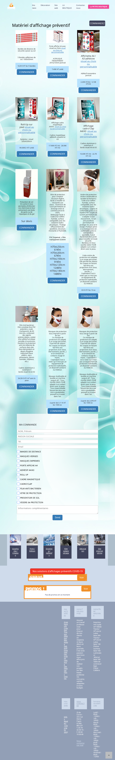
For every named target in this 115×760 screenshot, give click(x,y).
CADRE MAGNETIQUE (30, 479)
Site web (56, 6)
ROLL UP (24, 474)
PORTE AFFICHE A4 (29, 465)
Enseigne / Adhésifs (49, 552)
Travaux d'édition (66, 635)
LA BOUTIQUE (67, 6)
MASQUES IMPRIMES (30, 460)
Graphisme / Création (15, 552)
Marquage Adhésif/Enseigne (66, 646)
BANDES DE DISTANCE (30, 451)
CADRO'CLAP (26, 484)
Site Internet (66, 668)
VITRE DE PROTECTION (31, 493)
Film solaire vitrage (66, 550)
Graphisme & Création (66, 626)
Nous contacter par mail (81, 743)
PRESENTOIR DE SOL (29, 497)
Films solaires (66, 675)
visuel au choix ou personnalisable (58, 50)
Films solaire (33, 6)
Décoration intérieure (66, 659)
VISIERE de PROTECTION (31, 502)
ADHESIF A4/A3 (27, 470)
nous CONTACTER (81, 703)
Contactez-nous (80, 6)
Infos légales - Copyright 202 (66, 724)
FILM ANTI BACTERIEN (30, 488)
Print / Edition (32, 549)
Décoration (45, 5)
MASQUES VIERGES (29, 456)
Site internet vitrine (99, 550)
